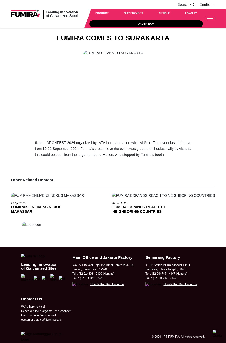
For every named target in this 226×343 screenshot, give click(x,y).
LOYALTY (191, 13)
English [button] (206, 4)
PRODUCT (102, 13)
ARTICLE (164, 13)
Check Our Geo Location (107, 284)
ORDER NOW (146, 23)
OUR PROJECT (133, 13)
